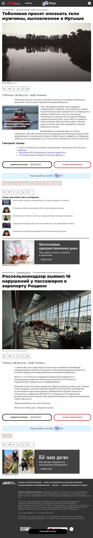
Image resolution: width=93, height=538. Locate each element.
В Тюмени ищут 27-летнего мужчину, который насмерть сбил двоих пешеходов (43, 216)
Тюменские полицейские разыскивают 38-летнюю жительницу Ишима (39, 231)
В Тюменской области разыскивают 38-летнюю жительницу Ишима (38, 208)
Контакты (55, 485)
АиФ (15, 83)
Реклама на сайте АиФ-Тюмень (30, 482)
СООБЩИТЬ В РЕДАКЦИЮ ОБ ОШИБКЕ (74, 485)
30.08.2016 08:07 (8, 10)
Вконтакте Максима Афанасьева (14, 351)
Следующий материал (47, 531)
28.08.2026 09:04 (8, 272)
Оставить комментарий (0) (72, 164)
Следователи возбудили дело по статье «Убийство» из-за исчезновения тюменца (43, 223)
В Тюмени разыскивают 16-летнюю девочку (41, 155)
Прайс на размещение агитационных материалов (63, 482)
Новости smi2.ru (10, 265)
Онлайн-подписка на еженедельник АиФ (34, 485)
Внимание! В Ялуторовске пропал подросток (42, 152)
